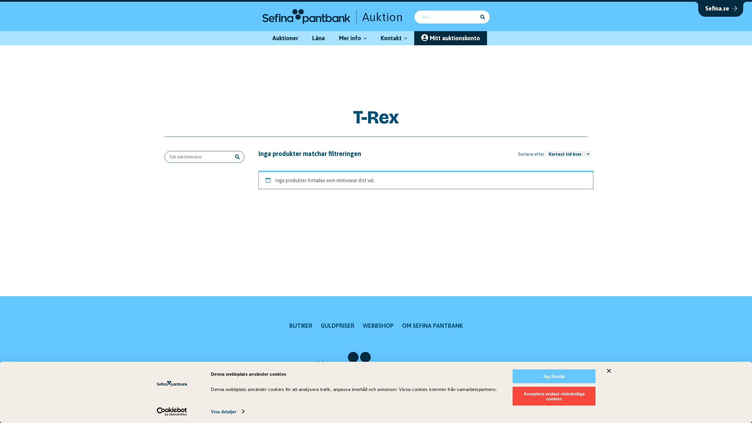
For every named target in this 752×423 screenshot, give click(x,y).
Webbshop (378, 325)
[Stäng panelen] (609, 371)
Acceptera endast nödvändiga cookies (554, 396)
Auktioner (285, 38)
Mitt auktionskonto (455, 38)
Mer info (350, 38)
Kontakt (391, 38)
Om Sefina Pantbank (432, 325)
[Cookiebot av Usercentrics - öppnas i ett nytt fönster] (172, 411)
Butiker (300, 325)
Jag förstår (554, 376)
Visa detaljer (223, 411)
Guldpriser (337, 325)
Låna (318, 38)
